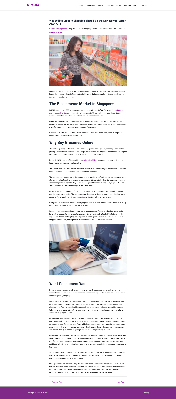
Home (81, 5)
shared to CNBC (90, 160)
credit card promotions (77, 197)
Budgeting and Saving (95, 5)
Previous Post (56, 382)
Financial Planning (131, 5)
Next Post (121, 382)
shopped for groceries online (69, 171)
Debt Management (114, 5)
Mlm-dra (33, 5)
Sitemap (146, 393)
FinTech (144, 5)
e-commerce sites (117, 91)
